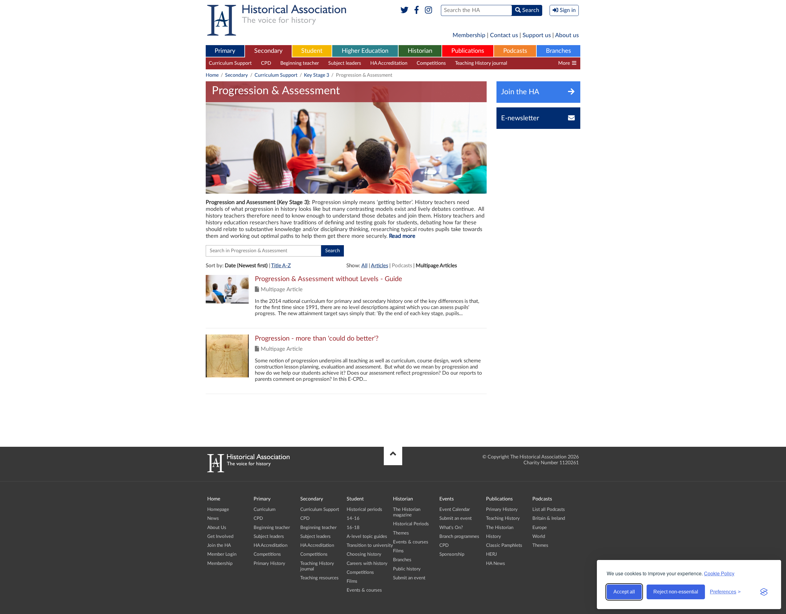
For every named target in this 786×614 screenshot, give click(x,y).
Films (352, 581)
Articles (379, 265)
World (538, 536)
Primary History (269, 563)
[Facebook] (416, 10)
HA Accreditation (388, 63)
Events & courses (364, 590)
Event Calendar (454, 509)
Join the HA (219, 545)
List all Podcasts (548, 509)
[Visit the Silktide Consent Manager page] (764, 592)
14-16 (353, 518)
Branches (558, 51)
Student (311, 51)
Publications (467, 51)
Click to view (346, 301)
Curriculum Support (230, 63)
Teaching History (503, 518)
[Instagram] (429, 10)
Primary (225, 51)
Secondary (268, 51)
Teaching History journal (481, 63)
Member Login (221, 554)
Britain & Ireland (548, 518)
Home (212, 75)
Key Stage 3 (316, 75)
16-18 (353, 527)
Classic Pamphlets (504, 545)
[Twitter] (404, 10)
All (364, 265)
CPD (266, 63)
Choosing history (364, 554)
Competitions (431, 63)
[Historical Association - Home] (248, 470)
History (493, 536)
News (213, 518)
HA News (495, 563)
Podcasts (515, 51)
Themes (401, 533)
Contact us (504, 35)
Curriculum (264, 509)
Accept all (624, 591)
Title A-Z (281, 265)
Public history (407, 569)
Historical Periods (411, 524)
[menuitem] (225, 51)
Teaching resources (536, 63)
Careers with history (367, 563)
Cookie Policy (719, 573)
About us (567, 35)
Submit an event (409, 578)
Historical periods (364, 509)
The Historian (499, 527)
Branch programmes (459, 536)
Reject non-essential (675, 591)
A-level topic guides (367, 536)
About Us (216, 527)
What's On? (451, 527)
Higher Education (365, 51)
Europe (539, 527)
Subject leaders (344, 63)
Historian (420, 51)
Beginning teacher (299, 63)
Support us (537, 35)
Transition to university (370, 545)
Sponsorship (451, 554)
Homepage (218, 509)
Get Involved (220, 536)
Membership (469, 35)
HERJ (491, 554)
